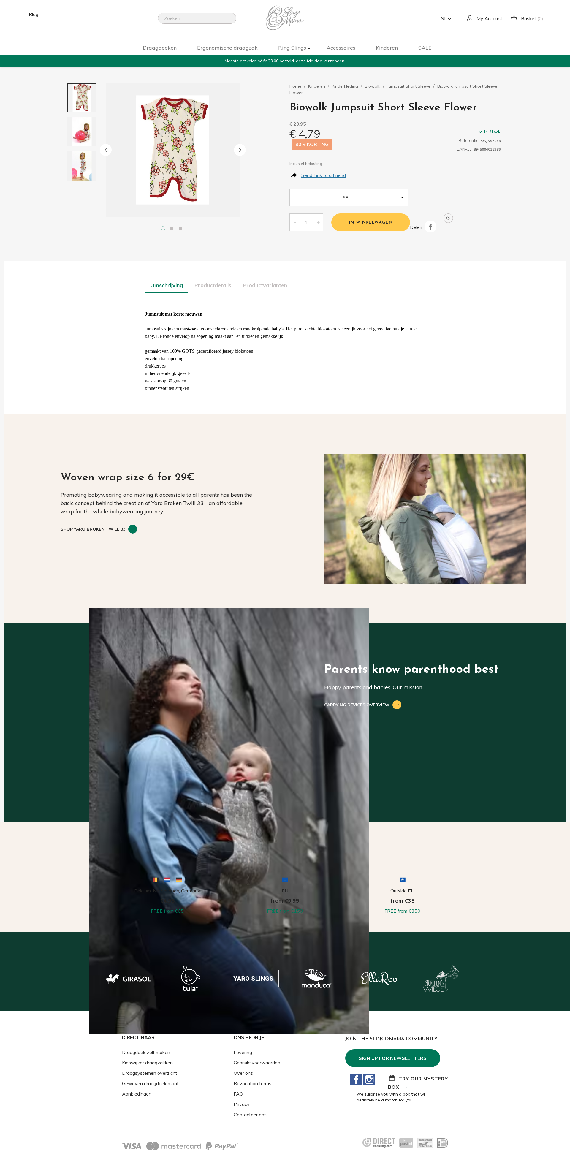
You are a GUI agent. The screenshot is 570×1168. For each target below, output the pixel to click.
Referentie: (469, 140)
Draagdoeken (160, 47)
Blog (33, 14)
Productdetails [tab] (212, 285)
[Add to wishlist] (448, 218)
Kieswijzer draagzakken (147, 1063)
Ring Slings (293, 47)
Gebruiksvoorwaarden (257, 1063)
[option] (173, 150)
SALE (425, 47)
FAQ (238, 1094)
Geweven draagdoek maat (150, 1083)
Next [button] (240, 150)
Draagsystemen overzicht (149, 1073)
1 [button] (164, 229)
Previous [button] (106, 150)
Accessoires (342, 47)
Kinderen (387, 47)
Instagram (369, 1079)
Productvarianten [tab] (265, 285)
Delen (430, 226)
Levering (243, 1052)
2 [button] (173, 229)
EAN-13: (465, 149)
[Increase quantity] (318, 222)
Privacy (242, 1104)
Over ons (243, 1073)
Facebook (356, 1079)
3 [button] (182, 229)
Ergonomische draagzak (228, 47)
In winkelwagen (371, 222)
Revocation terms (252, 1083)
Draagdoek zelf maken (146, 1052)
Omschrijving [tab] (166, 285)
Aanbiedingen (136, 1094)
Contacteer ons (250, 1115)
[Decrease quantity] (294, 222)
